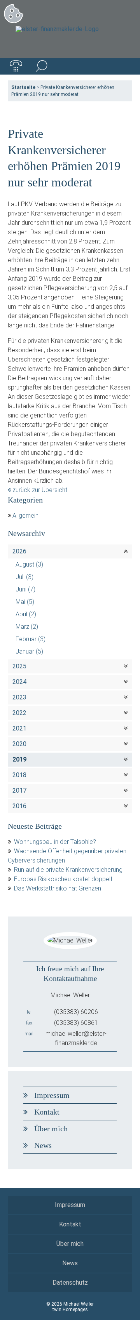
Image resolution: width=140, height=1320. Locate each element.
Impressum (52, 1095)
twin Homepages (70, 1309)
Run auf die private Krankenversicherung (68, 869)
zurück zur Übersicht (39, 490)
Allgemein (25, 515)
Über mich (51, 1128)
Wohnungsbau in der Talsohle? (55, 841)
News (43, 1145)
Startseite (23, 87)
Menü (124, 66)
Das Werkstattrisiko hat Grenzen (57, 888)
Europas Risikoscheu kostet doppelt (63, 879)
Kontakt (47, 1112)
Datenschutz (70, 1282)
